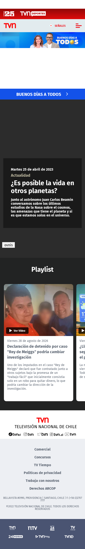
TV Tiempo (42, 464)
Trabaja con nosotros (42, 480)
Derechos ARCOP (42, 488)
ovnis (8, 245)
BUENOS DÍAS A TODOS (38, 94)
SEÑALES (60, 26)
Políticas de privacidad (42, 472)
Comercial (42, 449)
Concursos (42, 457)
